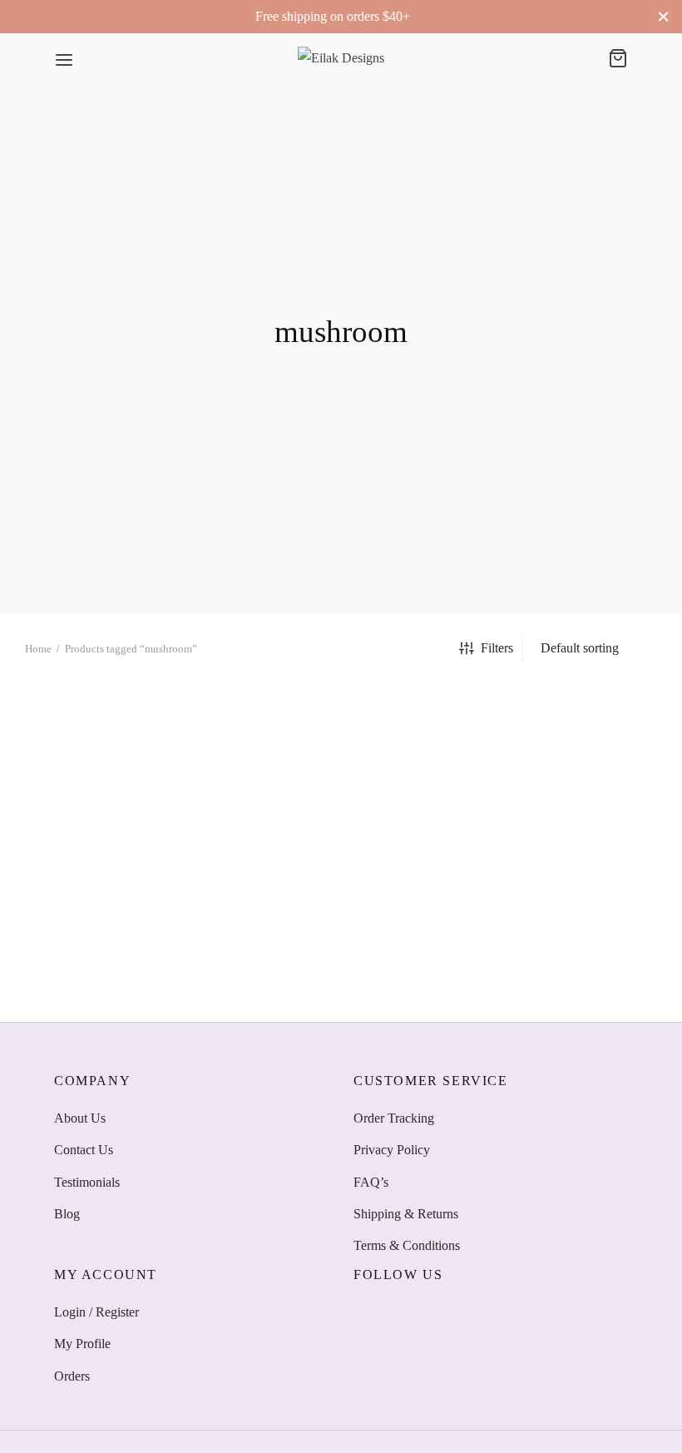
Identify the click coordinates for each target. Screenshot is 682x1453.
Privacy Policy (391, 1150)
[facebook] (365, 1312)
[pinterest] (466, 1312)
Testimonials (87, 1182)
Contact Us (83, 1150)
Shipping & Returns (405, 1214)
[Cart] (618, 58)
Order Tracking (393, 1118)
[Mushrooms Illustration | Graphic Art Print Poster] (122, 845)
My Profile (82, 1343)
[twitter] (399, 1312)
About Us (80, 1118)
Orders (72, 1376)
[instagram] (432, 1312)
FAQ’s (370, 1182)
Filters (497, 648)
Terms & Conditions (406, 1245)
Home (38, 648)
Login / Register (96, 1312)
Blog (67, 1214)
